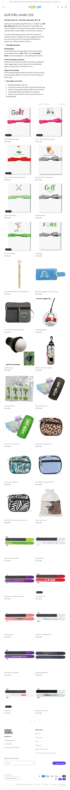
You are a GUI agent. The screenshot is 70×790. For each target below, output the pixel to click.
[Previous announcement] (3, 2)
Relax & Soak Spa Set (40, 520)
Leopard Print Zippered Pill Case (43, 444)
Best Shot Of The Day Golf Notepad (44, 177)
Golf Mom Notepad (40, 215)
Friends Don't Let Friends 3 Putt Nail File (14, 596)
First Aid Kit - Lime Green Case (11, 444)
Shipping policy (62, 784)
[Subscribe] (33, 763)
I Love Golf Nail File (40, 596)
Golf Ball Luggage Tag (41, 329)
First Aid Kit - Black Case (41, 406)
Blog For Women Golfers (42, 749)
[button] (3, 7)
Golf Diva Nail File (39, 558)
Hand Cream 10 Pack (9, 406)
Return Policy (39, 737)
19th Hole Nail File (8, 634)
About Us (37, 733)
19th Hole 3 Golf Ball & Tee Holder (43, 368)
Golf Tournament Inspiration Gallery (45, 753)
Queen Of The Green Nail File (11, 558)
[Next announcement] (67, 2)
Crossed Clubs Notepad (10, 215)
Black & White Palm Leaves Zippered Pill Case (15, 520)
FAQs (36, 741)
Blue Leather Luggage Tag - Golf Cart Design (46, 291)
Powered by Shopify (28, 784)
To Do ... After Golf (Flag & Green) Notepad (15, 177)
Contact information (61, 786)
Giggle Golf (20, 784)
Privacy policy (45, 784)
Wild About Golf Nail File (41, 710)
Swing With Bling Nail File (41, 672)
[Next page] (39, 721)
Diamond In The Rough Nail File (43, 634)
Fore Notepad (38, 253)
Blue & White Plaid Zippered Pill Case (44, 482)
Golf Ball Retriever (8, 368)
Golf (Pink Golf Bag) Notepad (11, 139)
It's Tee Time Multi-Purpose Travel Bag (13, 329)
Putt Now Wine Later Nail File (11, 672)
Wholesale (38, 745)
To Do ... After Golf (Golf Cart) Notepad (45, 139)
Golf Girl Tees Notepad (9, 253)
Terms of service (53, 784)
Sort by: (41, 104)
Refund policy (37, 784)
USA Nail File (7, 710)
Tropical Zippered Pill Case (11, 482)
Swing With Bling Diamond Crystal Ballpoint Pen (16, 291)
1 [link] (30, 721)
